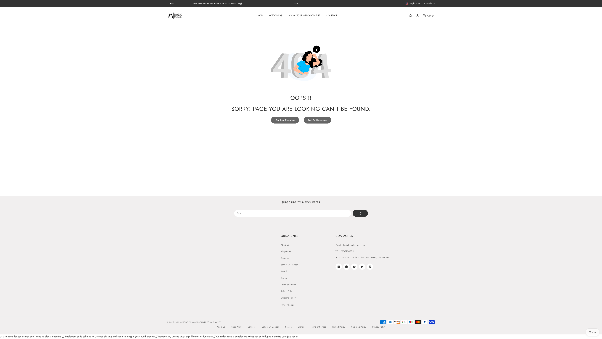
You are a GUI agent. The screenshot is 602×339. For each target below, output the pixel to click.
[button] (296, 3)
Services (285, 258)
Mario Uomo (182, 322)
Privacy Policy (287, 304)
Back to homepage (317, 120)
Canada (428, 3)
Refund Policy (287, 291)
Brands (284, 278)
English (413, 3)
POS (191, 322)
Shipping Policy (288, 297)
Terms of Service (288, 284)
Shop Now (286, 251)
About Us (285, 244)
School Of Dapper (289, 264)
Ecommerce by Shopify (209, 322)
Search (284, 271)
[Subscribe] (360, 213)
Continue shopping (285, 120)
